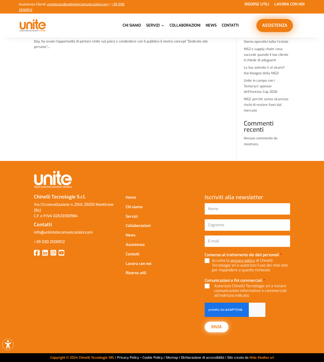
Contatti (230, 25)
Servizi (153, 25)
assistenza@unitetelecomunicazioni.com (77, 4)
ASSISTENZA (274, 25)
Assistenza (135, 244)
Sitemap (172, 357)
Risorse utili (257, 5)
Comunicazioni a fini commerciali (235, 280)
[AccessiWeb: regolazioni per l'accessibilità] (8, 344)
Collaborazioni (185, 25)
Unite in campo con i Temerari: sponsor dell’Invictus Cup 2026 (261, 86)
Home (131, 197)
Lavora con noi (289, 5)
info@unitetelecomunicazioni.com (63, 232)
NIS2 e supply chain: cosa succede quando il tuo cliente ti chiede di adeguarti (266, 55)
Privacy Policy (128, 357)
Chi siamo (132, 25)
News (211, 25)
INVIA (216, 327)
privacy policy (243, 260)
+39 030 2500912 (49, 241)
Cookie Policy (153, 357)
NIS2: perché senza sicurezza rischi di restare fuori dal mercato (266, 105)
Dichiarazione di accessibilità (203, 357)
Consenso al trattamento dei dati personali (243, 254)
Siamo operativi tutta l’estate (266, 41)
